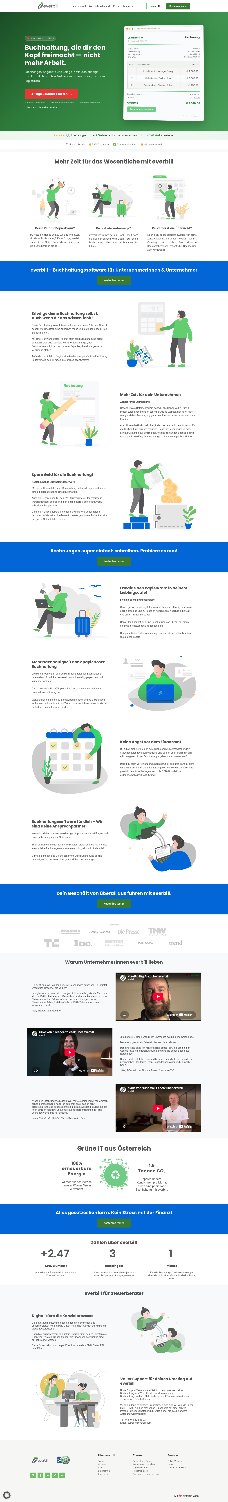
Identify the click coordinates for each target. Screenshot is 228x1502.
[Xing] (55, 1475)
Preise (116, 6)
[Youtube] (62, 1475)
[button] (178, 6)
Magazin (128, 6)
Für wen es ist (78, 6)
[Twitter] (47, 1475)
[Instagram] (33, 1475)
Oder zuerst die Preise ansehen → (43, 107)
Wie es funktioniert (99, 6)
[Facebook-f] (40, 1475)
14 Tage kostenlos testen (51, 94)
